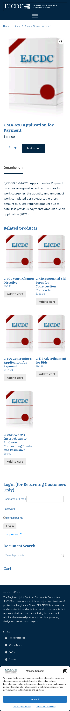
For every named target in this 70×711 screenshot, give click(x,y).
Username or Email (14, 499)
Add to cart (34, 148)
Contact (13, 659)
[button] (65, 671)
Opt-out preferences (22, 707)
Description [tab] (13, 167)
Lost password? (12, 534)
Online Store (15, 644)
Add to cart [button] (15, 294)
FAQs (12, 652)
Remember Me (14, 517)
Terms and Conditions (46, 707)
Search (62, 555)
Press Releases (17, 637)
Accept (35, 699)
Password (9, 509)
